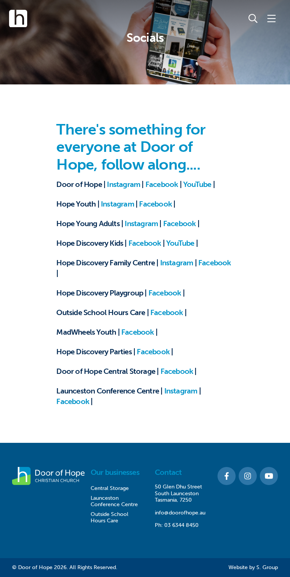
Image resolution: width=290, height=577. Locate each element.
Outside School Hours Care (109, 517)
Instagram (123, 184)
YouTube (197, 184)
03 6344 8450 (181, 525)
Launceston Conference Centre (114, 501)
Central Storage (110, 488)
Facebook (161, 184)
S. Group (267, 567)
